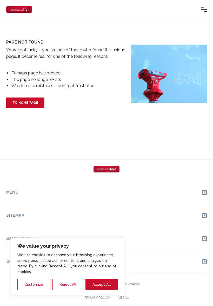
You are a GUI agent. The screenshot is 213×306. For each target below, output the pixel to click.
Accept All (101, 284)
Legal (123, 298)
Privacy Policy (97, 298)
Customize (33, 284)
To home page (25, 103)
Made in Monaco (127, 284)
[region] (67, 267)
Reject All (67, 284)
